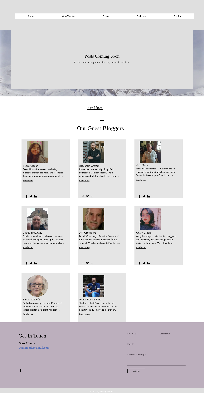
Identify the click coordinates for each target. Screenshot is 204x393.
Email (130, 344)
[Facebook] (26, 196)
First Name (132, 334)
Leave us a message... (137, 354)
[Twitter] (31, 196)
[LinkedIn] (35, 196)
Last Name (165, 334)
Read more (28, 180)
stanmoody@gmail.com (34, 347)
